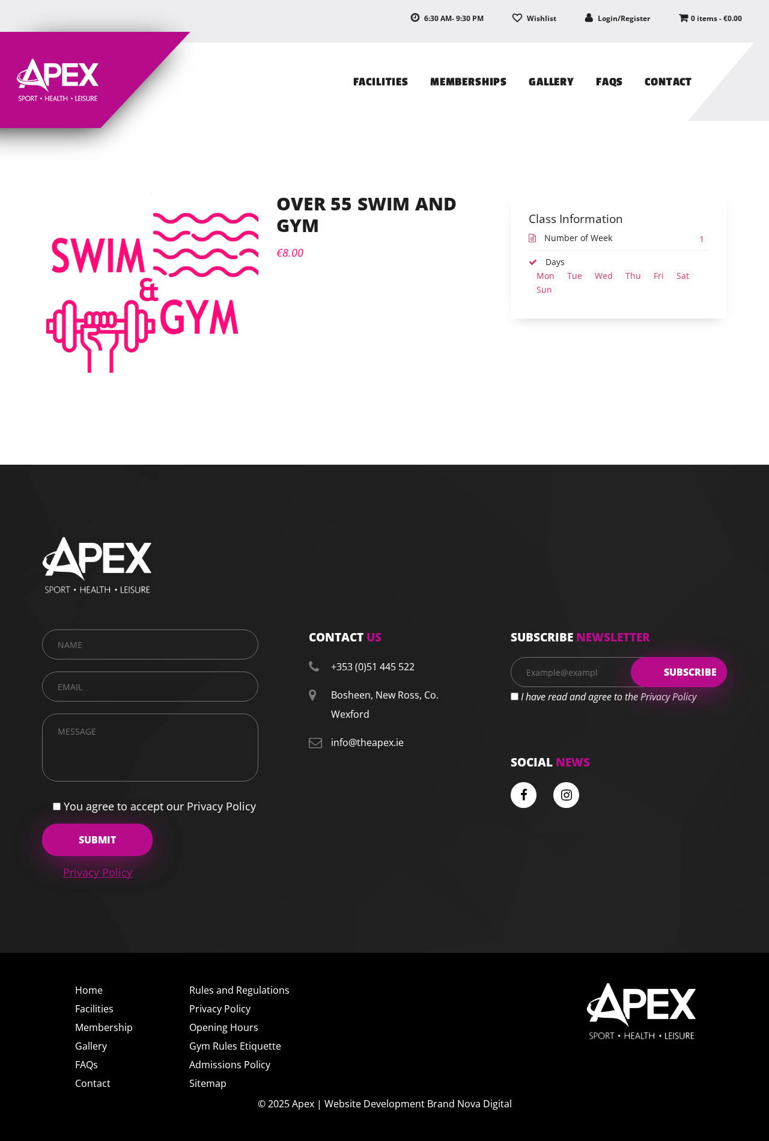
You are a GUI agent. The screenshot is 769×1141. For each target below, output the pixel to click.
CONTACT (668, 81)
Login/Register (623, 18)
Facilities (94, 1008)
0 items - (716, 18)
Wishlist (540, 18)
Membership (104, 1027)
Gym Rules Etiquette (235, 1046)
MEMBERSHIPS (468, 81)
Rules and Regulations (239, 990)
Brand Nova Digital (469, 1103)
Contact (93, 1083)
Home (89, 990)
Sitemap (207, 1083)
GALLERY (551, 81)
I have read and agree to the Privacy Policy (608, 696)
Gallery (91, 1046)
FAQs (609, 81)
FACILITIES (381, 81)
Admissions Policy (229, 1064)
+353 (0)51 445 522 (373, 666)
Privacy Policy (97, 872)
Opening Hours (223, 1027)
